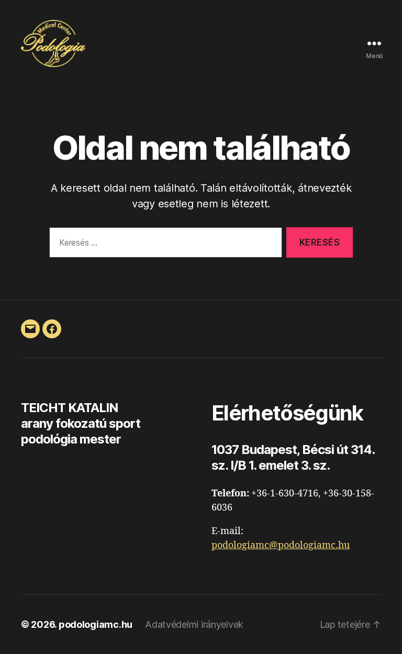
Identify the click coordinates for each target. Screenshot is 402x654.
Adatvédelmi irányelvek (194, 624)
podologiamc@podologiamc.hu (280, 545)
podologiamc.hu (95, 624)
